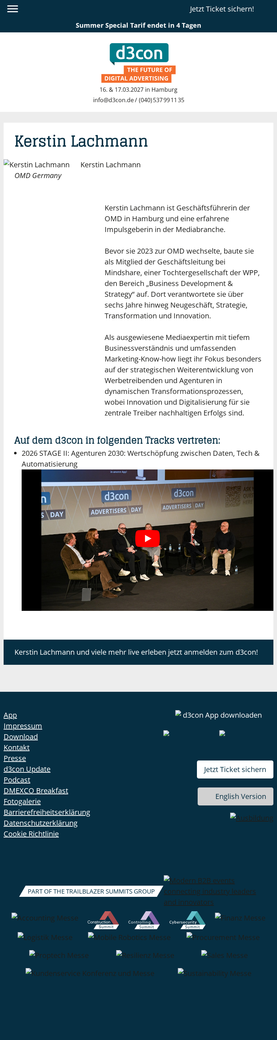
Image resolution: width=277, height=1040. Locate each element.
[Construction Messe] (103, 921)
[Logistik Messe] (45, 941)
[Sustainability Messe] (214, 977)
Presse (15, 758)
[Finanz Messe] (240, 922)
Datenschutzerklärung (41, 823)
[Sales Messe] (224, 959)
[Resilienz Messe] (145, 959)
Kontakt (17, 747)
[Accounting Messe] (45, 922)
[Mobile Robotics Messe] (129, 941)
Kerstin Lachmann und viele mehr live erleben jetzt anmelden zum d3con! (136, 652)
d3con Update (27, 769)
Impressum (23, 726)
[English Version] (267, 9)
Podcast (17, 780)
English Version (240, 796)
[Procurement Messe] (223, 941)
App (10, 715)
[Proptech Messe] (59, 959)
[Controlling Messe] (144, 921)
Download (21, 736)
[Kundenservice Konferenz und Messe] (90, 977)
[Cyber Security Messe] (187, 921)
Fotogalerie (22, 801)
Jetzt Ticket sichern (235, 769)
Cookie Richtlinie (31, 834)
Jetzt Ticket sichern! (222, 9)
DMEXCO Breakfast (36, 790)
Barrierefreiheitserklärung (47, 812)
